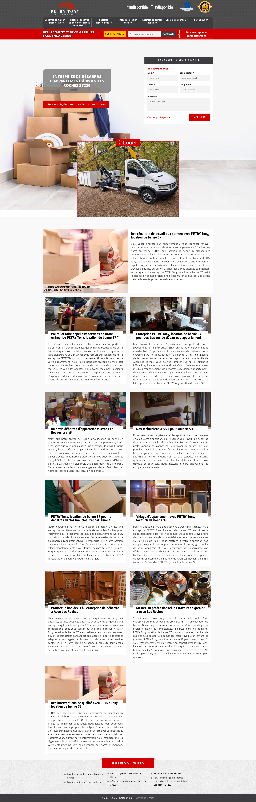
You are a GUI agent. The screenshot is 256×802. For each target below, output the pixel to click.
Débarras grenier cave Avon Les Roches (126, 775)
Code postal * (187, 72)
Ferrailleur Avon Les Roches (167, 773)
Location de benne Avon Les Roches (85, 782)
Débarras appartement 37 (104, 21)
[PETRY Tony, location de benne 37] (65, 8)
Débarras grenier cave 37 (128, 21)
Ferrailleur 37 (201, 19)
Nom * (150, 72)
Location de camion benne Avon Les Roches (85, 776)
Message (152, 96)
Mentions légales (145, 797)
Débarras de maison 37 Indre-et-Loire (55, 21)
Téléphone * (186, 84)
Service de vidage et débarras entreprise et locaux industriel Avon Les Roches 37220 (171, 781)
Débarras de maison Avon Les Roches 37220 (129, 783)
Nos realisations (114, 33)
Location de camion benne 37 (152, 21)
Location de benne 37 (177, 19)
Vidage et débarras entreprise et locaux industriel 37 (79, 22)
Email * (151, 84)
